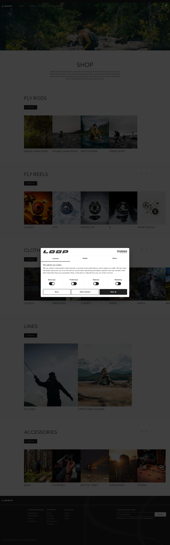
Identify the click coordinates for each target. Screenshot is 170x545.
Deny (56, 292)
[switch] (74, 283)
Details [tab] (85, 258)
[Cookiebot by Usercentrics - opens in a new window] (118, 251)
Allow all (113, 292)
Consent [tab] (55, 258)
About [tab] (114, 258)
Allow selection (85, 292)
